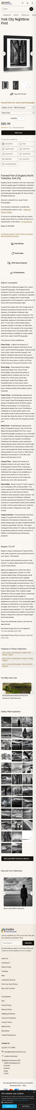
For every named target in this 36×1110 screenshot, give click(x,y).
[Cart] (27, 3)
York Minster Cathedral (8, 234)
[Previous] (4, 54)
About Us (5, 958)
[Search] (31, 9)
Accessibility (6, 997)
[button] (18, 1102)
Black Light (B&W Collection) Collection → (17, 858)
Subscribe (28, 943)
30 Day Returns (26, 222)
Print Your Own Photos (10, 984)
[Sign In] (32, 3)
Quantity (14, 118)
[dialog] (18, 1100)
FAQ (3, 1001)
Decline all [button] (26, 1106)
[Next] (32, 54)
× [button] (34, 1092)
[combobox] (15, 9)
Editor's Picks (6, 967)
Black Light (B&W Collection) (14, 908)
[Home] (8, 3)
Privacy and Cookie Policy (21, 1100)
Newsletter (5, 1031)
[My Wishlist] (22, 3)
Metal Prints (6, 1026)
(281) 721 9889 (9, 1048)
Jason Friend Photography (14, 664)
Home (3, 652)
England (24, 652)
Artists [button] (16, 15)
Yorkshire (30, 658)
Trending (5, 971)
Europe (9, 652)
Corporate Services (8, 980)
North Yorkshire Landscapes (24, 234)
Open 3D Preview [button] (20, 94)
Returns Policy (7, 1009)
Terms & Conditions (9, 1018)
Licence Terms (7, 1022)
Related (11, 654)
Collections (25, 15)
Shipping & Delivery (8, 1014)
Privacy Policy (6, 1005)
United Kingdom (16, 652)
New (3, 975)
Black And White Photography (10, 236)
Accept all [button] (9, 1106)
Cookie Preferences (9, 1035)
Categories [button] (7, 15)
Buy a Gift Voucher (8, 988)
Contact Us (6, 1043)
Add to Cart (18, 133)
